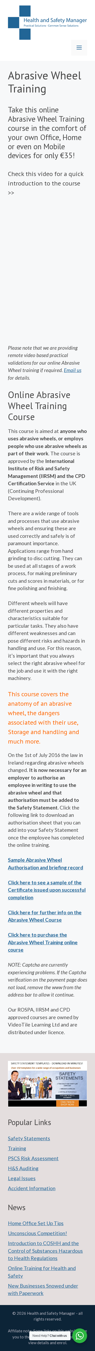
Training (17, 1148)
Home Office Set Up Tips (36, 1223)
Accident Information (31, 1188)
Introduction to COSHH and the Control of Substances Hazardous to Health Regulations (45, 1250)
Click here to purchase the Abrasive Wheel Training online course (43, 942)
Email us (72, 370)
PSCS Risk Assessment (33, 1158)
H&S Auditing (23, 1168)
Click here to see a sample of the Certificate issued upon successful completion (47, 889)
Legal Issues (22, 1178)
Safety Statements (29, 1138)
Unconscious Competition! (37, 1233)
